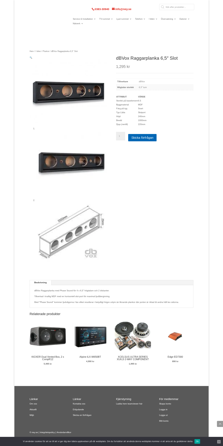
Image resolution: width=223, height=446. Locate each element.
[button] (31, 57)
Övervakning (167, 19)
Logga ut (163, 415)
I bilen (152, 19)
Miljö (32, 415)
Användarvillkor (64, 432)
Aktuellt (33, 409)
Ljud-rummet (122, 19)
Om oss (33, 403)
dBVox (142, 81)
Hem (32, 51)
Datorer (183, 19)
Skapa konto (165, 403)
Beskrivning (40, 282)
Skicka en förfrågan (82, 415)
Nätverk (76, 23)
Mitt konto (164, 421)
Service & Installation (83, 19)
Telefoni (138, 19)
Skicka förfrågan (142, 137)
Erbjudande (78, 409)
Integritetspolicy (47, 432)
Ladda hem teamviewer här (129, 403)
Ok (197, 441)
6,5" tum (143, 87)
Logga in (163, 409)
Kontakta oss (79, 403)
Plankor (46, 51)
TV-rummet (104, 19)
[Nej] (219, 442)
